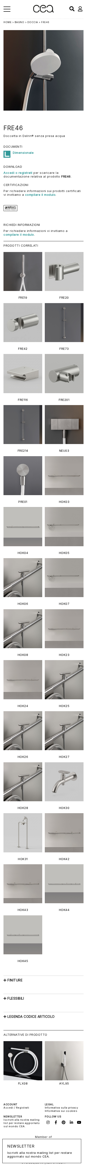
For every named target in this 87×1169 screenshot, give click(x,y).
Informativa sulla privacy (61, 1107)
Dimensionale (23, 152)
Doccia (32, 22)
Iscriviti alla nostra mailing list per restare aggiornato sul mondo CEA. (21, 1123)
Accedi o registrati (17, 173)
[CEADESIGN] (43, 11)
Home (7, 22)
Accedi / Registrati (16, 1107)
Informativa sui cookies (61, 1111)
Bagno (19, 22)
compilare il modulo (40, 194)
